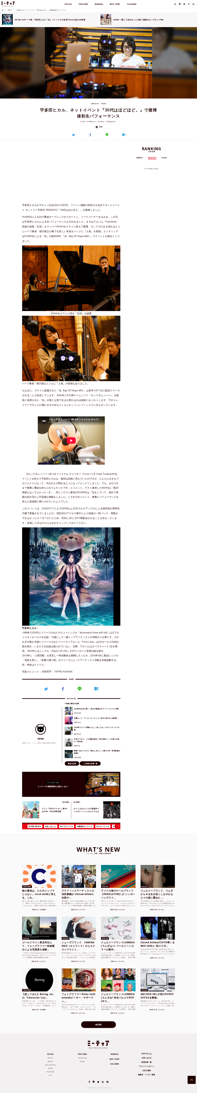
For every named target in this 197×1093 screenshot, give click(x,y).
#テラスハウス (66, 826)
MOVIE (50, 1061)
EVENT (82, 1061)
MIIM (100, 127)
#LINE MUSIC (35, 826)
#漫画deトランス (84, 826)
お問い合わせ (147, 1058)
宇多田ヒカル (92, 121)
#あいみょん (50, 826)
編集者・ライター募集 (146, 1074)
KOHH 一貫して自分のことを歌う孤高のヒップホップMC (138, 19)
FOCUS (68, 4)
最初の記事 (72, 763)
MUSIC (10, 10)
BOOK (50, 1068)
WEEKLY (139, 158)
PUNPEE (101, 121)
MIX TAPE (115, 4)
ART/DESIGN (50, 1065)
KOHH (84, 121)
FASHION (50, 1072)
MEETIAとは (147, 1054)
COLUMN (131, 4)
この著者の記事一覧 (90, 763)
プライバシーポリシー (146, 1066)
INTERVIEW (82, 1058)
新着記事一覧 (147, 1062)
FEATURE (83, 4)
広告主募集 (146, 1070)
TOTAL (164, 158)
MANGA (99, 4)
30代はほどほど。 (112, 121)
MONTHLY (152, 158)
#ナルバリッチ (102, 826)
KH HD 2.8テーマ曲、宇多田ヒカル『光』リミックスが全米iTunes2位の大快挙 (50, 19)
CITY (50, 1075)
